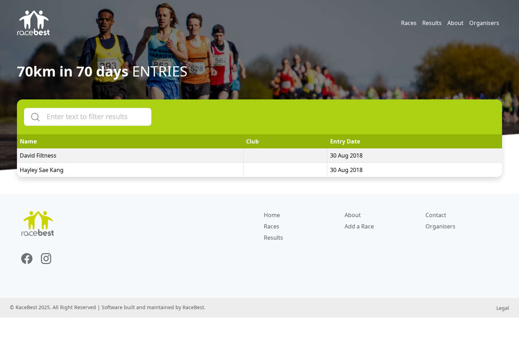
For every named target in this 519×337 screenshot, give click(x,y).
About (455, 23)
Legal (502, 308)
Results (432, 23)
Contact (435, 215)
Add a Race (359, 226)
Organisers (484, 23)
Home (272, 215)
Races (409, 23)
